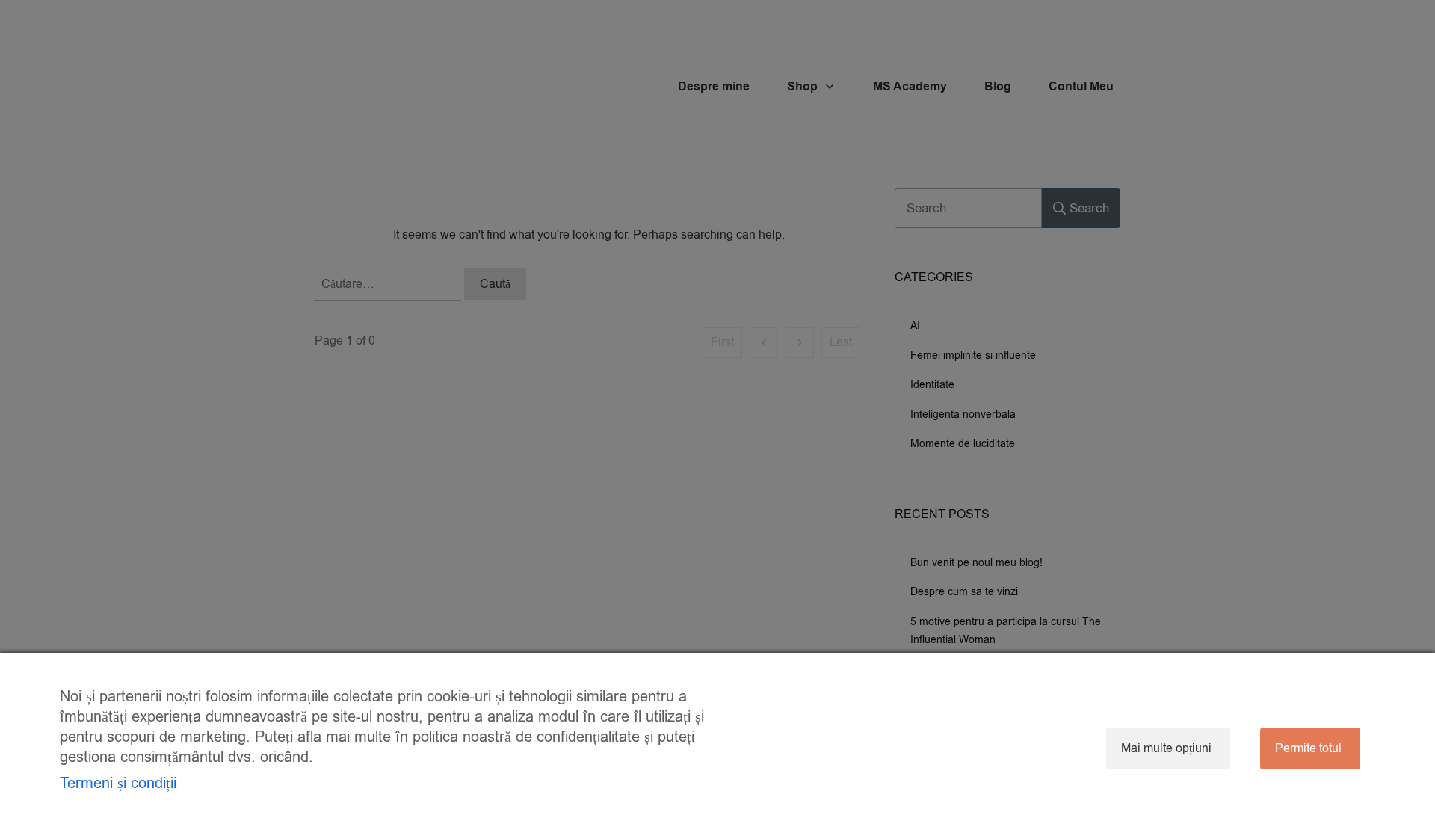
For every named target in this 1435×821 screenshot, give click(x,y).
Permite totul (1308, 748)
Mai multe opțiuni (1166, 748)
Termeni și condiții (118, 783)
